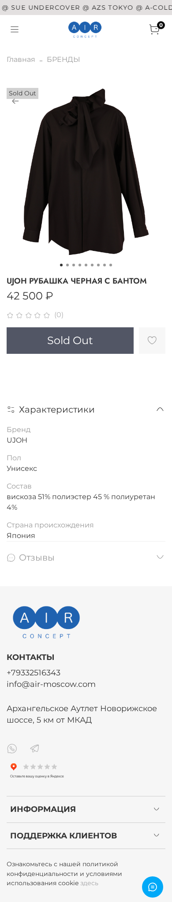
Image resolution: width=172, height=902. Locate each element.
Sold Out (70, 340)
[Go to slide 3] (73, 265)
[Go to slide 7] (98, 265)
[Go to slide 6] (92, 265)
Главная (21, 59)
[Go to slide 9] (110, 265)
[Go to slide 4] (80, 265)
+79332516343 (33, 672)
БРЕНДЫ (63, 59)
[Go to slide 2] (67, 265)
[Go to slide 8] (104, 265)
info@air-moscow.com (51, 684)
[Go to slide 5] (86, 265)
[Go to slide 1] (61, 265)
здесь (89, 883)
